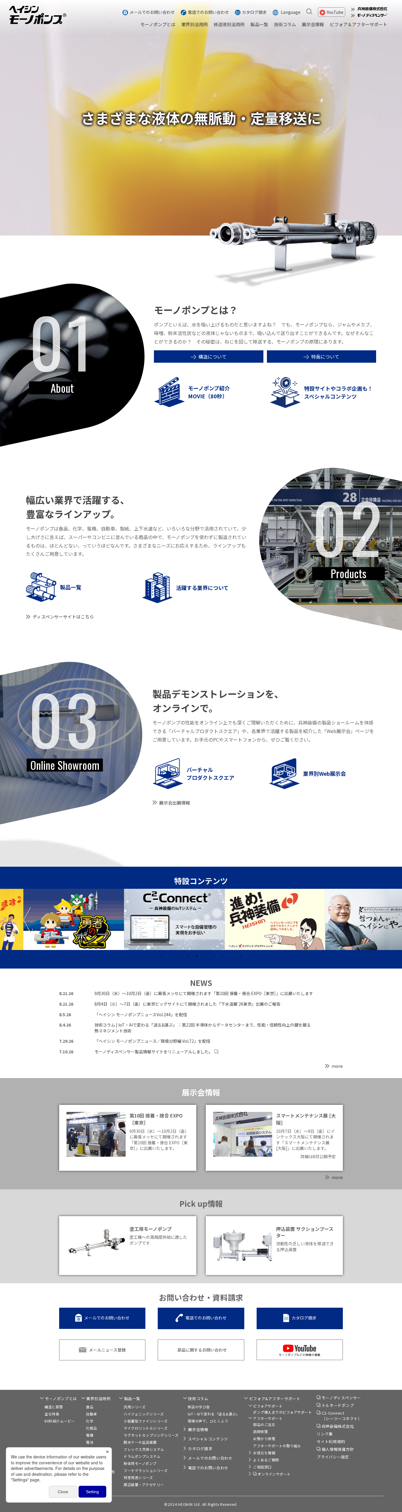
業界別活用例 (194, 24)
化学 (89, 1420)
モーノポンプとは (157, 24)
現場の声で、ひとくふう (208, 1420)
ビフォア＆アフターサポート (358, 24)
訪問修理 (260, 1431)
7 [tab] (214, 956)
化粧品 (91, 1427)
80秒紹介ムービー (59, 1420)
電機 (89, 1435)
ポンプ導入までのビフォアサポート (282, 1412)
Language (290, 12)
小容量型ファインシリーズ (145, 1420)
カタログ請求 (254, 12)
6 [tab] (205, 956)
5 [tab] (197, 956)
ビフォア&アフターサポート (274, 1398)
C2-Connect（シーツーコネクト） (342, 1416)
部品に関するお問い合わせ (202, 1350)
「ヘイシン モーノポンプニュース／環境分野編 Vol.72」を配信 (152, 1041)
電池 (89, 1442)
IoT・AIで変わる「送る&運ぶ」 (214, 1413)
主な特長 (51, 1413)
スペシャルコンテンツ (208, 1439)
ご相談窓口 (262, 1466)
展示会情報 (313, 24)
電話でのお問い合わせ (208, 12)
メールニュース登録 (107, 1350)
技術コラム (285, 24)
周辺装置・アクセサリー (144, 1484)
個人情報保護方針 (338, 1449)
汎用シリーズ (134, 1406)
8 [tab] (223, 956)
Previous (27, 920)
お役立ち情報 (264, 1452)
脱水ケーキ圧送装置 (140, 1442)
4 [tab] (188, 956)
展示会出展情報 (174, 803)
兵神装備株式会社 (338, 1426)
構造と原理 (53, 1406)
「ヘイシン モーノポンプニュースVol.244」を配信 (140, 1014)
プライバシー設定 (333, 1457)
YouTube (335, 12)
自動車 (91, 1413)
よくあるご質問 (266, 1459)
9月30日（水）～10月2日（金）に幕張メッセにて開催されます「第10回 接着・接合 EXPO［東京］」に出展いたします (203, 993)
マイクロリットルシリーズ (145, 1427)
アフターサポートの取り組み (277, 1445)
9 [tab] (232, 956)
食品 (89, 1406)
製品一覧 (259, 24)
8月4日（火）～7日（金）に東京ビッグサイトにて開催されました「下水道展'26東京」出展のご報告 (187, 1004)
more (337, 1066)
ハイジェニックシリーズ (144, 1413)
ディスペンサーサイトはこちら (63, 617)
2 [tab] (170, 956)
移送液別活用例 (229, 24)
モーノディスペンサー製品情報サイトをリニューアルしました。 (153, 1052)
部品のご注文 (264, 1424)
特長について (325, 356)
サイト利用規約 (331, 1441)
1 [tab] (161, 956)
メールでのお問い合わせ (152, 12)
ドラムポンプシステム (142, 1456)
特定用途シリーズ (138, 1477)
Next (374, 920)
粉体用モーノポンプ (140, 1463)
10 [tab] (241, 956)
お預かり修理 (264, 1438)
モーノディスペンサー (341, 1397)
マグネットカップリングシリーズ (151, 1435)
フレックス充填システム (144, 1449)
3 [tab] (179, 956)
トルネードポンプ (338, 1405)
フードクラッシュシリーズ (145, 1470)
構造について (212, 356)
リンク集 (325, 1434)
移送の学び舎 (199, 1406)
